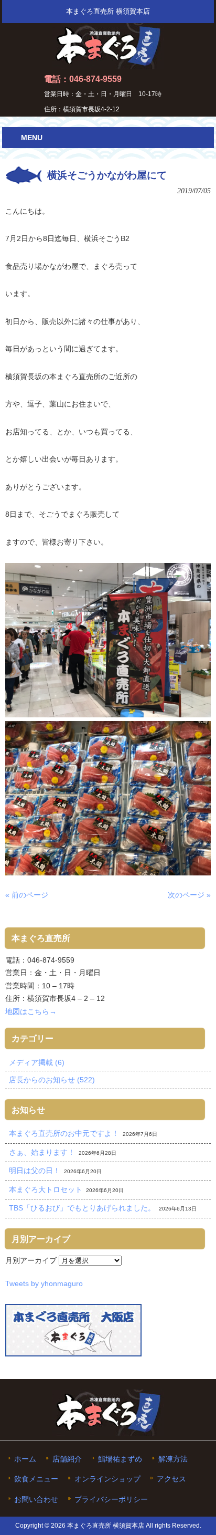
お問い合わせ (36, 1499)
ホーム (25, 1459)
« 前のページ (26, 895)
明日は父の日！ (34, 1170)
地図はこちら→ (31, 1011)
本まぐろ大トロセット (45, 1189)
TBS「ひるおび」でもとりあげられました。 (82, 1208)
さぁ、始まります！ (42, 1152)
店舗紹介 (67, 1459)
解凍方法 (173, 1459)
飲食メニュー (36, 1479)
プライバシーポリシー (111, 1499)
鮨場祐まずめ (120, 1459)
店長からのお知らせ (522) (52, 1079)
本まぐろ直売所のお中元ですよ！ (64, 1133)
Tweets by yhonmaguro (44, 1283)
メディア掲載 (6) (36, 1062)
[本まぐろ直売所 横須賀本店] (108, 65)
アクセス (171, 1479)
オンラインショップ (107, 1479)
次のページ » (189, 895)
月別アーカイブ (31, 1260)
